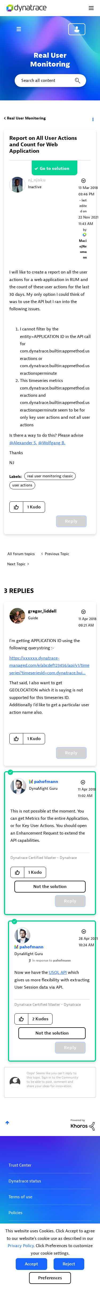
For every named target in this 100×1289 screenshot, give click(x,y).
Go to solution (54, 168)
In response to (51, 960)
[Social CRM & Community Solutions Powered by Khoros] (83, 1124)
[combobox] (50, 80)
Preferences (50, 1278)
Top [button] (7, 1123)
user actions (22, 485)
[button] (31, 1264)
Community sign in (76, 29)
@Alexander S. (23, 443)
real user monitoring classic (50, 476)
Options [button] (92, 118)
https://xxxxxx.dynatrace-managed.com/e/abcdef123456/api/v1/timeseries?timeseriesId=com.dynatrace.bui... (49, 666)
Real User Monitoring (26, 118)
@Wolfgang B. (51, 443)
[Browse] (21, 29)
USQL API (58, 972)
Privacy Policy (21, 1245)
